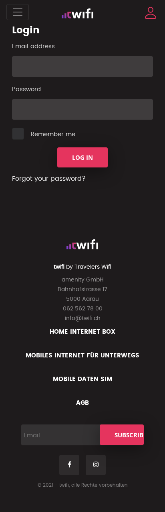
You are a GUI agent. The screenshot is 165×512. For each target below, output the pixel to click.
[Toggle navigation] (17, 12)
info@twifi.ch (83, 318)
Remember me (53, 134)
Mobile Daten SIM (82, 379)
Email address (33, 46)
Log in (82, 157)
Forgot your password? (49, 178)
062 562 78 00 (83, 309)
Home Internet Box (82, 332)
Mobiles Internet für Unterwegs (82, 356)
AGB (82, 403)
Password (26, 89)
